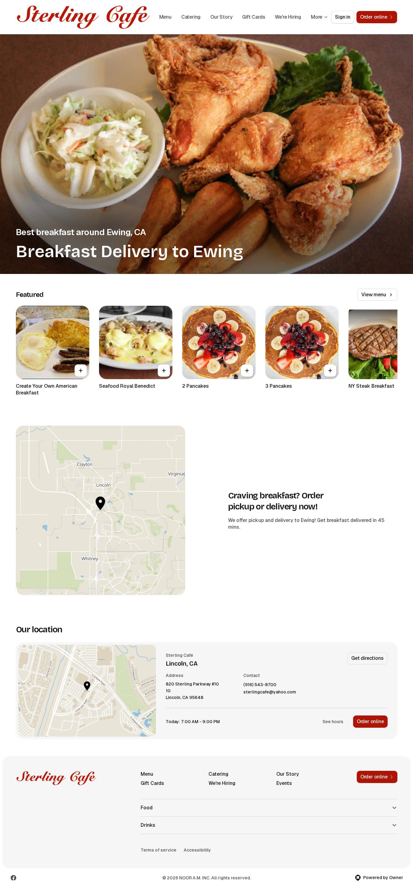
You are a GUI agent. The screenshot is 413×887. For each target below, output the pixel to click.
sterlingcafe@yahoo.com (269, 692)
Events (284, 783)
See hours (333, 721)
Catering (191, 17)
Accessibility (197, 850)
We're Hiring (288, 17)
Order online (370, 721)
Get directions (367, 658)
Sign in (342, 17)
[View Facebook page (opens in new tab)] (13, 877)
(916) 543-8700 (259, 685)
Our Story (221, 17)
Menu (165, 17)
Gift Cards (253, 17)
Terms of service (158, 850)
